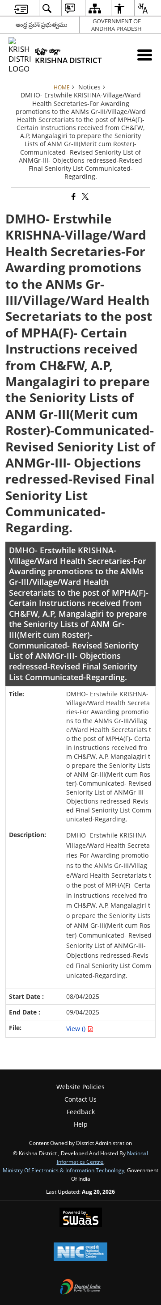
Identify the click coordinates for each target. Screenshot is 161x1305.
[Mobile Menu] (145, 55)
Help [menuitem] (81, 1124)
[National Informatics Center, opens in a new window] (80, 1253)
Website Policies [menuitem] (80, 1086)
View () (76, 1028)
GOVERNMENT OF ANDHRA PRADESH (116, 25)
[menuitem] (21, 8)
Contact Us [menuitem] (80, 1099)
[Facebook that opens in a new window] (73, 196)
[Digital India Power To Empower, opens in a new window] (80, 1287)
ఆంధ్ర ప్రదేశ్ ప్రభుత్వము (42, 25)
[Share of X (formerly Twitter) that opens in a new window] (84, 196)
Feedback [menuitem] (81, 1111)
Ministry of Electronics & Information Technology (63, 1170)
